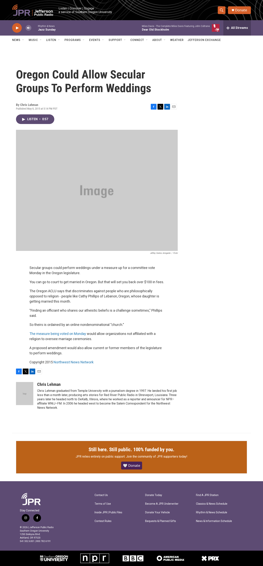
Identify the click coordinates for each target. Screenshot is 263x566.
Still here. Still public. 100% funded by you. (131, 449)
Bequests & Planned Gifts (160, 521)
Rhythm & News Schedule (211, 512)
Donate (241, 10)
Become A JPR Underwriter (161, 503)
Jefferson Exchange (204, 40)
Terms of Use (103, 503)
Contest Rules (103, 521)
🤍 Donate (131, 465)
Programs (72, 40)
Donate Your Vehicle (157, 512)
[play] (17, 28)
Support (115, 40)
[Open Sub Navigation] (23, 40)
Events (94, 40)
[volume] (28, 28)
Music (33, 40)
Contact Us (101, 495)
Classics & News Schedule (211, 503)
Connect (137, 40)
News (16, 40)
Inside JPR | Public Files (108, 512)
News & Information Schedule (214, 521)
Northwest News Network (74, 362)
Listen (51, 40)
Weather (177, 40)
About (157, 40)
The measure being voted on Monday (57, 334)
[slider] (34, 28)
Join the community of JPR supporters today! (156, 456)
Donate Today (153, 495)
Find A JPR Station (207, 495)
